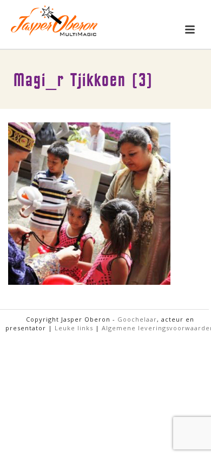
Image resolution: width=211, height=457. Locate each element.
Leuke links (74, 328)
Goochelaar (137, 319)
